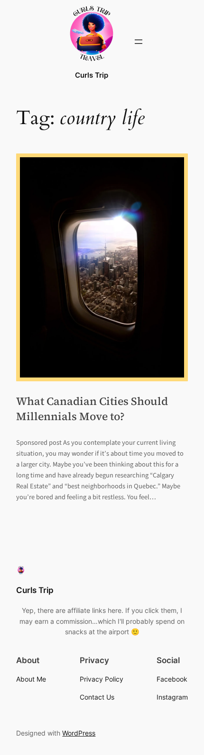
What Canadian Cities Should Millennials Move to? (92, 409)
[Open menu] (138, 41)
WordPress (78, 733)
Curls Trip (91, 75)
